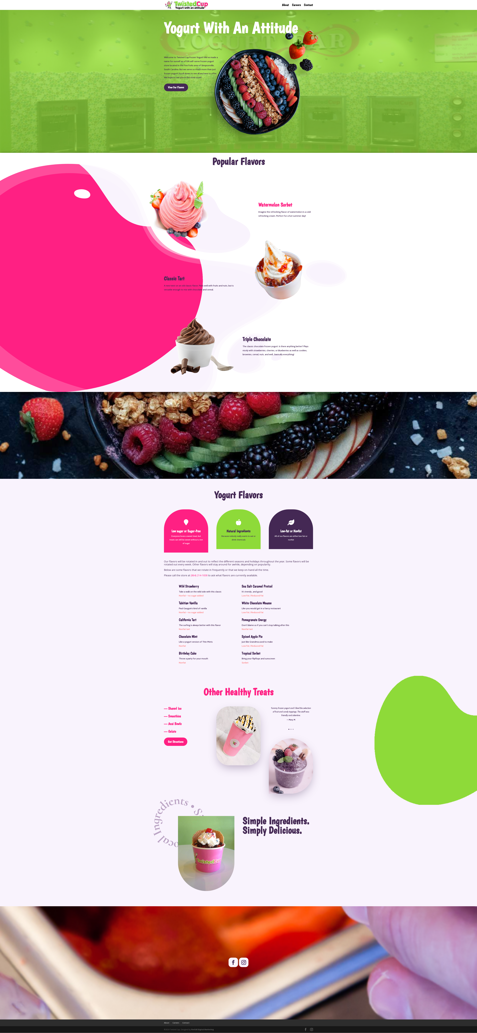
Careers (296, 5)
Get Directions (175, 741)
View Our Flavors (176, 87)
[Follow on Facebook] (233, 962)
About (285, 5)
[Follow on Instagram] (243, 962)
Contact (308, 5)
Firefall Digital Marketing (202, 1029)
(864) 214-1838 (199, 575)
